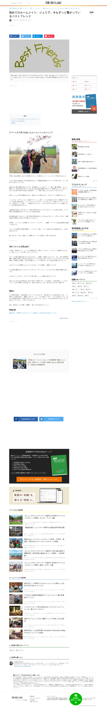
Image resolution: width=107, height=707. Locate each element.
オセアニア (89, 85)
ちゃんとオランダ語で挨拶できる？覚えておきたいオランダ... (87, 206)
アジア (75, 89)
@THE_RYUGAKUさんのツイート (80, 301)
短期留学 (84, 292)
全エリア (76, 77)
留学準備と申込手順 (83, 146)
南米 (88, 81)
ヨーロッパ (77, 85)
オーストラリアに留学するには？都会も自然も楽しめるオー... (87, 257)
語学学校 (89, 283)
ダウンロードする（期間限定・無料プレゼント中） (39, 479)
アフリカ (89, 89)
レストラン (76, 289)
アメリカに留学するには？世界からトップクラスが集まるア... (87, 235)
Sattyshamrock (18, 662)
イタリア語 (81, 283)
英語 (75, 283)
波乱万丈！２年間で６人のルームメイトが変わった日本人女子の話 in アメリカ (32, 313)
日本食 (90, 292)
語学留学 (81, 295)
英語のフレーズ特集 (83, 176)
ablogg (23, 699)
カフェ (86, 286)
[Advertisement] (39, 395)
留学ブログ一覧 (33, 701)
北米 (75, 81)
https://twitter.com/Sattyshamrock (22, 666)
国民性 (80, 286)
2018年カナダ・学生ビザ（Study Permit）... (87, 213)
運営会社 (32, 696)
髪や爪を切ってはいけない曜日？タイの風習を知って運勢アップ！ (87, 198)
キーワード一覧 (93, 298)
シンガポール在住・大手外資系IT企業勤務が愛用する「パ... (87, 191)
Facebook (32, 699)
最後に (14, 123)
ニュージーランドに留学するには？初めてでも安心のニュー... (87, 264)
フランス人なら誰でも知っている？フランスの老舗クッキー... (87, 220)
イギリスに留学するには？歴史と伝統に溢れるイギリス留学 (87, 249)
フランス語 (76, 292)
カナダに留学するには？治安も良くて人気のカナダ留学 (87, 242)
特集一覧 (95, 181)
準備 (75, 295)
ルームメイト (21, 650)
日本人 (88, 289)
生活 (83, 289)
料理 (87, 295)
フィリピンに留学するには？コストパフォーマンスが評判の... (87, 272)
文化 (75, 286)
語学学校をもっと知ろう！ (85, 154)
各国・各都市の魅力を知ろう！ (87, 161)
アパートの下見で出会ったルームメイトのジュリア (25, 119)
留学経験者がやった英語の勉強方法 (87, 169)
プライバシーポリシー (35, 698)
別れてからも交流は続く (18, 121)
